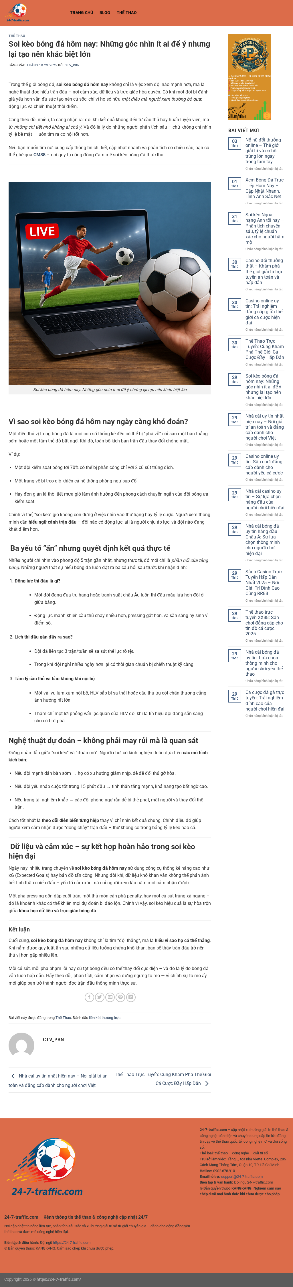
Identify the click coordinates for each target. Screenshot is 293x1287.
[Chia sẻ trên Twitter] (99, 997)
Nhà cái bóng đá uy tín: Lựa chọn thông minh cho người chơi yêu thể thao (264, 663)
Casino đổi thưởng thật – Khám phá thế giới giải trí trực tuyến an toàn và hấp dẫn (264, 271)
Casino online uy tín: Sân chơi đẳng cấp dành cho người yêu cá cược (264, 465)
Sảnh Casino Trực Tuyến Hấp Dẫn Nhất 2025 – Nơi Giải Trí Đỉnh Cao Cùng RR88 (264, 582)
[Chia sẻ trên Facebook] (89, 997)
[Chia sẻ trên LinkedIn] (131, 997)
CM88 (39, 154)
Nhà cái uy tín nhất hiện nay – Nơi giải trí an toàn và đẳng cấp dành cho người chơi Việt (265, 427)
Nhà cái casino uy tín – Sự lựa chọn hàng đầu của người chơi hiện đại (265, 499)
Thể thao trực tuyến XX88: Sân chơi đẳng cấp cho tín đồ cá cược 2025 (264, 623)
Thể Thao (127, 12)
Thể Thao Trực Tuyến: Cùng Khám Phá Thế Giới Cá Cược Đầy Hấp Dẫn (265, 349)
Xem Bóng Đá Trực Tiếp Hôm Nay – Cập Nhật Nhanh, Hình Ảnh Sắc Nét (265, 188)
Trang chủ (81, 12)
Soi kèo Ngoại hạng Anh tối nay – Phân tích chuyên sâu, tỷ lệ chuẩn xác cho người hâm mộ (265, 228)
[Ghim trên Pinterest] (120, 997)
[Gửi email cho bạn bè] (110, 997)
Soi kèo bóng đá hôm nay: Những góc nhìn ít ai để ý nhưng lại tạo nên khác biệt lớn (263, 387)
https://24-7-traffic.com (71, 1242)
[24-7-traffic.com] (33, 13)
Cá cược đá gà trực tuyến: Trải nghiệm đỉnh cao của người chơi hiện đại (265, 701)
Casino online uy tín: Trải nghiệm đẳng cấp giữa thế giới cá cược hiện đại (264, 312)
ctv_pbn (72, 65)
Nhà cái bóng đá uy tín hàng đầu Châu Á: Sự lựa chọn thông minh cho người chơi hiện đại (263, 539)
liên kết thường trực (104, 1017)
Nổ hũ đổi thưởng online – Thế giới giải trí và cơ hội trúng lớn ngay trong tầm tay (263, 151)
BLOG (105, 12)
